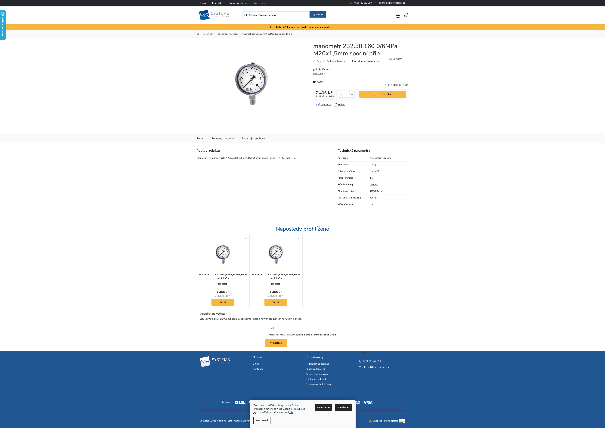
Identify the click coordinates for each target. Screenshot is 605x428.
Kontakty (217, 3)
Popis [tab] (200, 138)
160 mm (374, 184)
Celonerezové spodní (380, 158)
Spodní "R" (375, 171)
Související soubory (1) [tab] (255, 138)
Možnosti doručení (400, 85)
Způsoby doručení (315, 369)
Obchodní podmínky (316, 379)
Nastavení (262, 420)
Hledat (318, 14)
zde (291, 412)
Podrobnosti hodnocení (365, 61)
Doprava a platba (238, 3)
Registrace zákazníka (317, 364)
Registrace (259, 3)
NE (371, 178)
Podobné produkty (222, 138)
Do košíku (385, 94)
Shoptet (377, 421)
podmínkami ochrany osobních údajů (316, 334)
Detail (223, 302)
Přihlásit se (276, 343)
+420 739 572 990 (363, 3)
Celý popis (318, 73)
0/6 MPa (374, 197)
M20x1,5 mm (376, 191)
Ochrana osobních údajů (319, 384)
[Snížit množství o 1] (341, 94)
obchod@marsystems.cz (392, 3)
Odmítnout (323, 407)
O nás (203, 3)
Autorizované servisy (317, 374)
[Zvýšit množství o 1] (351, 94)
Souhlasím (343, 407)
